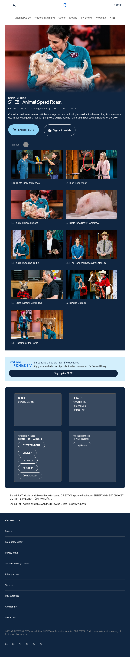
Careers (8, 531)
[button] (7, 5)
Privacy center (11, 552)
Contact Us (10, 617)
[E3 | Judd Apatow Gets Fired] (37, 284)
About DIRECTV (12, 520)
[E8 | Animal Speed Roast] (37, 204)
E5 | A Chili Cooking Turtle (25, 263)
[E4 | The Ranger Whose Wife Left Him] (91, 244)
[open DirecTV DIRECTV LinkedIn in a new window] (6, 644)
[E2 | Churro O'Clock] (91, 284)
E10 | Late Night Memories (25, 183)
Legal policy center (14, 541)
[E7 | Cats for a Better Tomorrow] (91, 204)
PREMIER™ (28, 467)
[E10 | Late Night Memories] (37, 164)
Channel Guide (23, 17)
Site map (9, 585)
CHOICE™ (27, 452)
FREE (112, 17)
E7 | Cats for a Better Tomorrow (82, 223)
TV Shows (86, 17)
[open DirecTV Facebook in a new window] (13, 644)
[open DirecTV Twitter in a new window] (20, 644)
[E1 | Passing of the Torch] (37, 324)
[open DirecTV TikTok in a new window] (41, 644)
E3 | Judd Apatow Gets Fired (26, 303)
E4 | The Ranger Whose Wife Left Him (86, 263)
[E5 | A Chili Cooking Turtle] (37, 244)
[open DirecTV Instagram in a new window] (27, 644)
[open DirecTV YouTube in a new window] (34, 644)
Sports (61, 17)
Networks (101, 17)
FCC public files (12, 595)
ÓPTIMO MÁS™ (30, 475)
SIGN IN (118, 5)
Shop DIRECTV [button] (26, 130)
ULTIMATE (28, 460)
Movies (73, 17)
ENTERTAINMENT (31, 445)
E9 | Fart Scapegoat (76, 183)
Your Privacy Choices (19, 563)
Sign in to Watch (62, 130)
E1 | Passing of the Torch (24, 343)
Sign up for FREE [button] (63, 373)
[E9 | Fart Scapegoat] (91, 164)
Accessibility (10, 606)
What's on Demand (44, 17)
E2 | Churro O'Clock (76, 303)
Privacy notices (12, 574)
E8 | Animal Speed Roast (24, 223)
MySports (82, 445)
